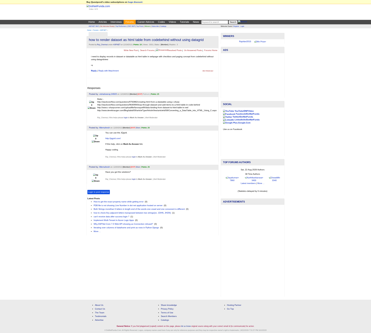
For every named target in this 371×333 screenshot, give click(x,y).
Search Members (169, 316)
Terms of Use (167, 313)
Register (236, 26)
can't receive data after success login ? (111, 217)
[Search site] (242, 22)
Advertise (99, 320)
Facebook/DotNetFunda (247, 114)
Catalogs (163, 26)
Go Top (230, 309)
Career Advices (146, 22)
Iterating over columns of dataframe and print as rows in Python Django (126, 228)
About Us (99, 305)
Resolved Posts (175, 50)
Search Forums (147, 50)
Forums (130, 22)
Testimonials (100, 316)
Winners (147, 26)
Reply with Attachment (108, 71)
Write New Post (130, 50)
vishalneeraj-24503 (108, 94)
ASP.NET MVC (94, 26)
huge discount (135, 2)
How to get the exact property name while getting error (119, 202)
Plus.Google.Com (241, 123)
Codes (161, 22)
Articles (103, 22)
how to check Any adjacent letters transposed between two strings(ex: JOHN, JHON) (132, 213)
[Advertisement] (252, 75)
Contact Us (100, 309)
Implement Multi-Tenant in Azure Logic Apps (114, 220)
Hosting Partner (234, 305)
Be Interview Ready (107, 26)
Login (242, 26)
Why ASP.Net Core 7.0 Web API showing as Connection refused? (123, 224)
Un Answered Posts (192, 50)
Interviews (116, 22)
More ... (97, 231)
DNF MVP (131, 26)
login (126, 118)
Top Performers (121, 26)
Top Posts (139, 26)
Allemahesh (104, 128)
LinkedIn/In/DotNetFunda (247, 120)
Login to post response (98, 192)
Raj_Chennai (102, 45)
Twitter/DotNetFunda (242, 117)
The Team (99, 313)
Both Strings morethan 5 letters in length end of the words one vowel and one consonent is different (139, 209)
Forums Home (210, 50)
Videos (172, 22)
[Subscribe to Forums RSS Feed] (215, 33)
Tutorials (184, 22)
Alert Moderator (207, 71)
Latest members (248, 183)
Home (91, 22)
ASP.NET (103, 30)
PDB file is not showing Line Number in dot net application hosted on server (128, 205)
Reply (94, 71)
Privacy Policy (167, 309)
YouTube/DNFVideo (244, 111)
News (196, 22)
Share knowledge (169, 305)
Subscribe (155, 26)
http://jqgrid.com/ (113, 138)
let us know (186, 326)
